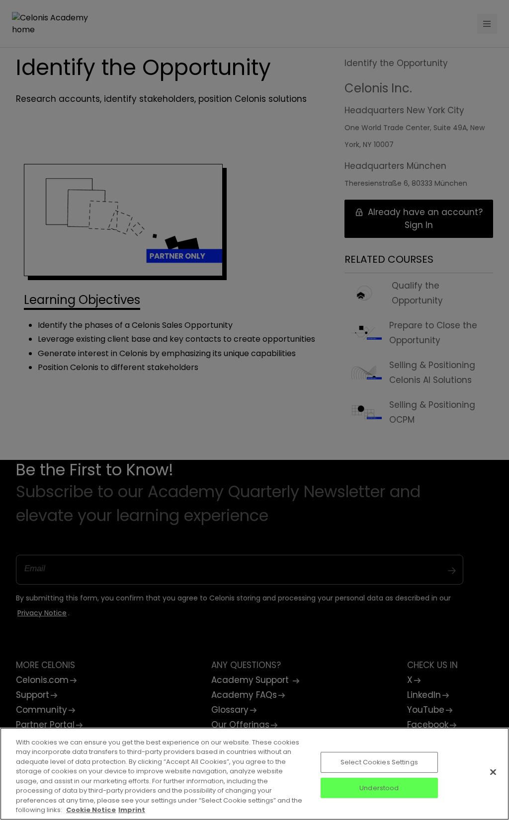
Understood (379, 787)
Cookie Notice (91, 810)
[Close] (493, 772)
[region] (254, 774)
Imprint (131, 810)
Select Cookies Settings (379, 762)
